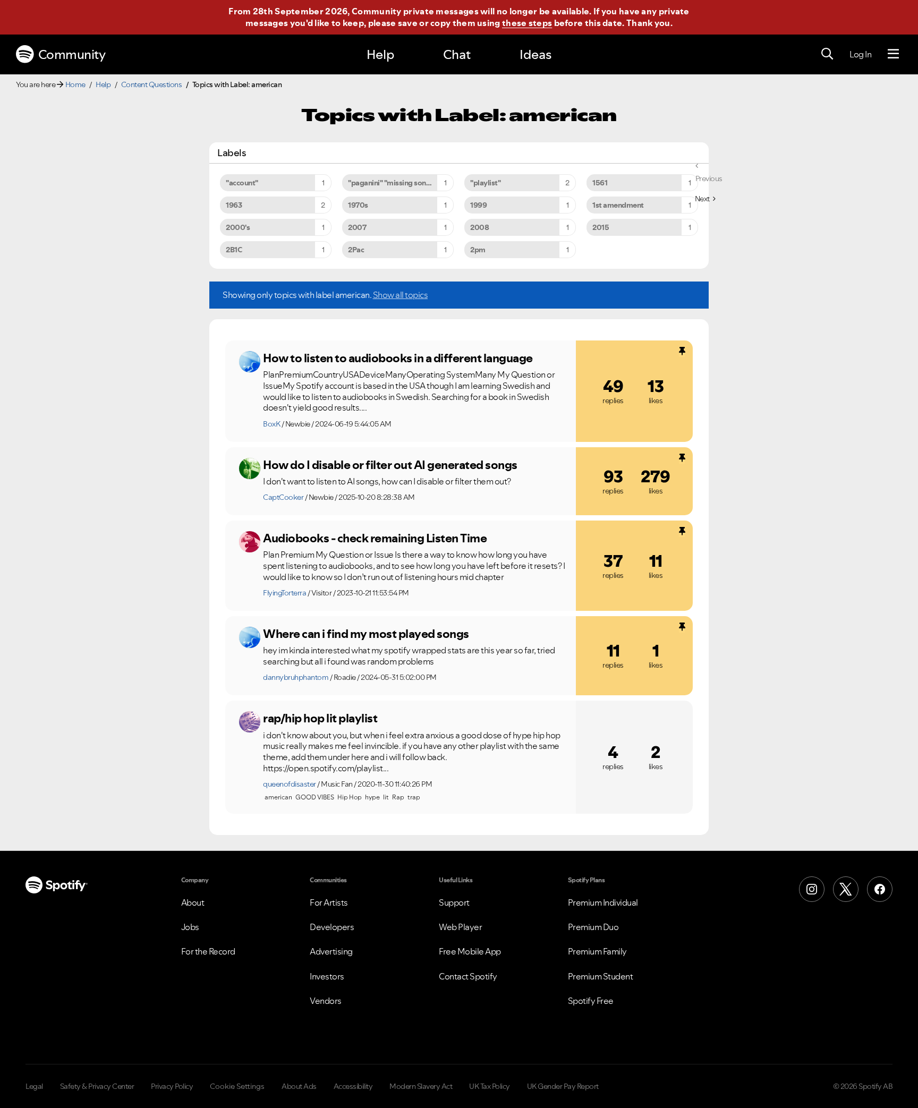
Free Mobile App (470, 951)
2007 (357, 227)
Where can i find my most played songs (366, 634)
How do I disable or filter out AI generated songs (390, 465)
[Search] (827, 54)
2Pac (356, 249)
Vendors (326, 1001)
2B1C (234, 249)
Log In (860, 54)
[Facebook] (879, 889)
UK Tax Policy (489, 1086)
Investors (327, 976)
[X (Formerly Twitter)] (845, 889)
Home (75, 84)
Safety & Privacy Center (97, 1086)
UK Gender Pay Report (563, 1086)
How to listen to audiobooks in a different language (398, 358)
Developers (332, 927)
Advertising (331, 951)
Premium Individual (603, 902)
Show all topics (400, 295)
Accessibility (353, 1086)
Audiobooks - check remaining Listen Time (375, 538)
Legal (34, 1086)
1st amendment (618, 205)
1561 (599, 182)
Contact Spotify (468, 976)
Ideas (535, 54)
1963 (234, 205)
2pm (478, 249)
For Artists (329, 902)
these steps (527, 23)
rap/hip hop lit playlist (320, 718)
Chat (457, 54)
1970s (358, 205)
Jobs (190, 927)
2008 (479, 227)
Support (454, 902)
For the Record (208, 951)
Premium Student (600, 976)
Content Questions (151, 84)
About (193, 902)
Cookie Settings (237, 1086)
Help (380, 54)
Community (72, 54)
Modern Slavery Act (420, 1086)
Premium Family (597, 951)
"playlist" (485, 182)
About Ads (299, 1086)
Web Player (460, 927)
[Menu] (893, 54)
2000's (238, 227)
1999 (478, 205)
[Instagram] (811, 889)
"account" (242, 182)
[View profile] (249, 361)
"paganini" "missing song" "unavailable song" (401, 182)
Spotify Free (591, 1001)
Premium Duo (593, 927)
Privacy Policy (172, 1086)
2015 (600, 227)
